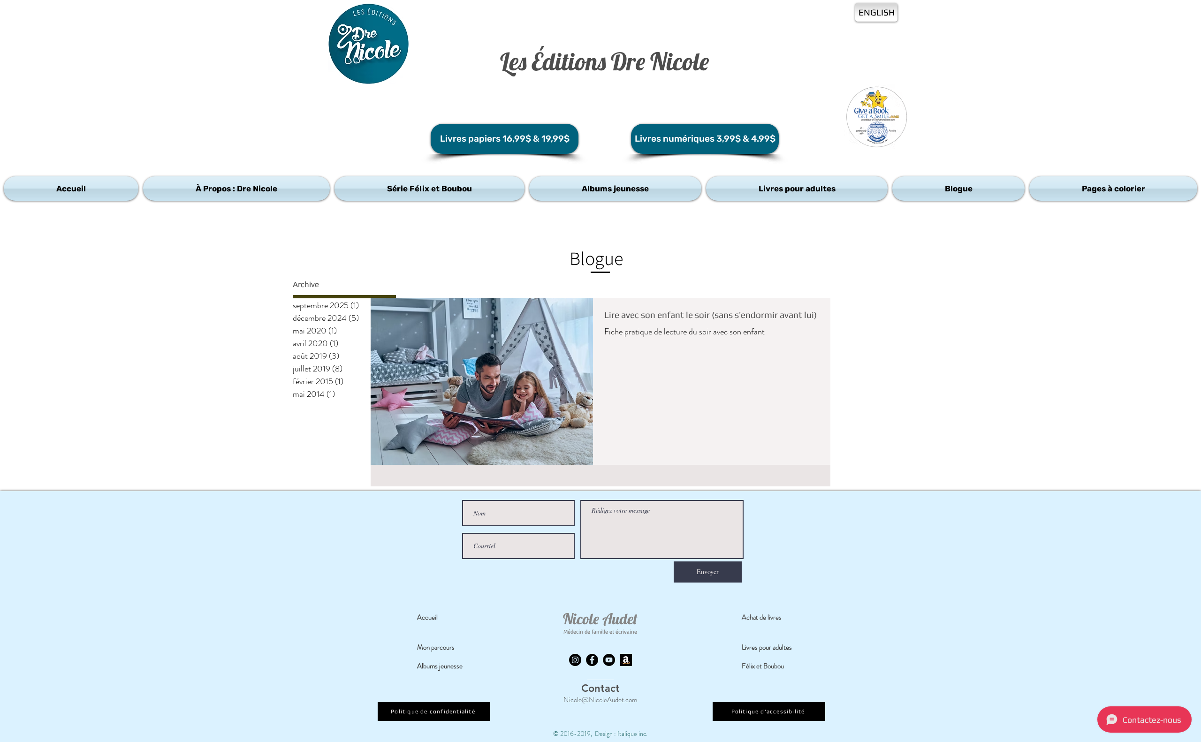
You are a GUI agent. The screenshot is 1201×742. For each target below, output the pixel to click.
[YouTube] (609, 660)
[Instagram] (575, 660)
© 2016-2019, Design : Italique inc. (600, 733)
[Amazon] (626, 660)
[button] (236, 188)
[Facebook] (592, 660)
